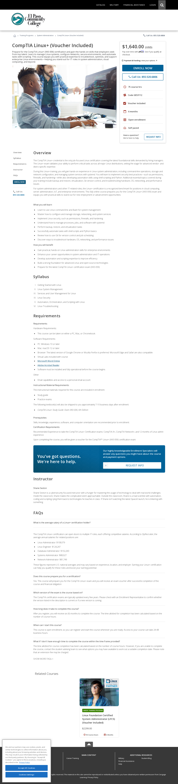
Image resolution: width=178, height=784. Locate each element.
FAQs (15, 175)
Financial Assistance (126, 761)
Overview (17, 152)
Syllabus (17, 158)
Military (121, 758)
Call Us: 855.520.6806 (154, 35)
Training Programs (26, 35)
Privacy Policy (93, 777)
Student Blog (146, 758)
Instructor (18, 169)
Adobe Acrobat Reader (48, 365)
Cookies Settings (26, 774)
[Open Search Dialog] (162, 4)
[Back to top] (89, 754)
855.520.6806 (18, 195)
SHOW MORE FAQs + (43, 658)
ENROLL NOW (142, 68)
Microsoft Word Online (49, 361)
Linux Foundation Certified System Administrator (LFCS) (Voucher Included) (98, 719)
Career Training (72, 758)
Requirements (19, 164)
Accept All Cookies (26, 768)
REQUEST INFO (153, 136)
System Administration (45, 35)
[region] (26, 760)
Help (120, 764)
